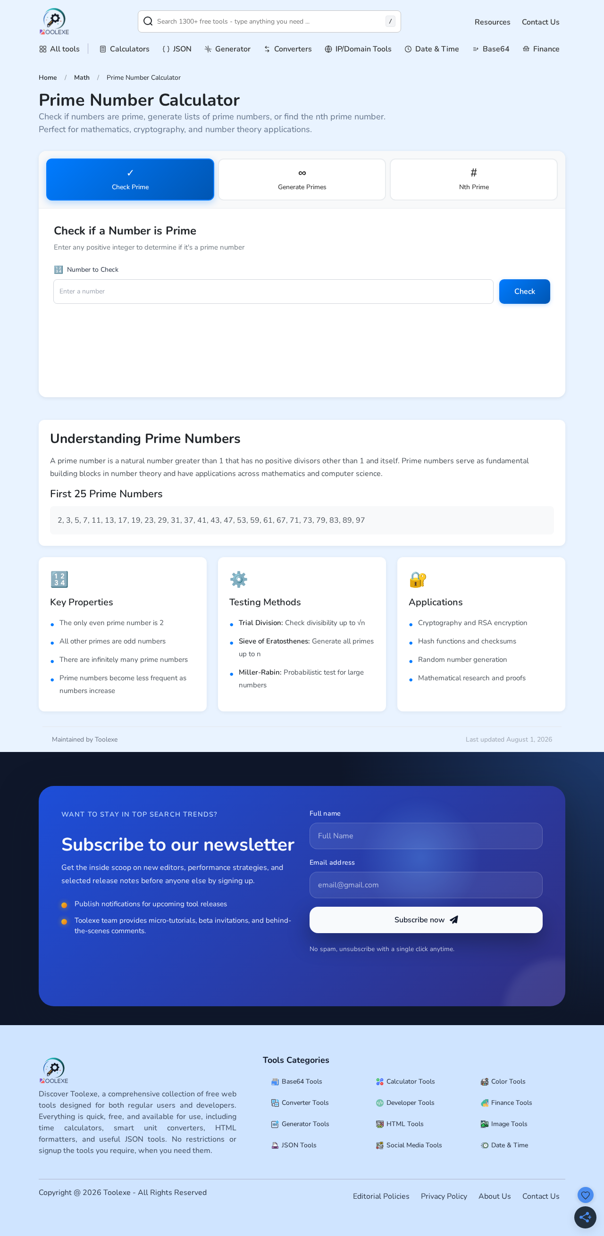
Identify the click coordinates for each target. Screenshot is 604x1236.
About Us (494, 1196)
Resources (493, 22)
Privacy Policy (444, 1196)
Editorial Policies (381, 1196)
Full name (325, 813)
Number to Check (86, 270)
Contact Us (541, 22)
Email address (332, 862)
